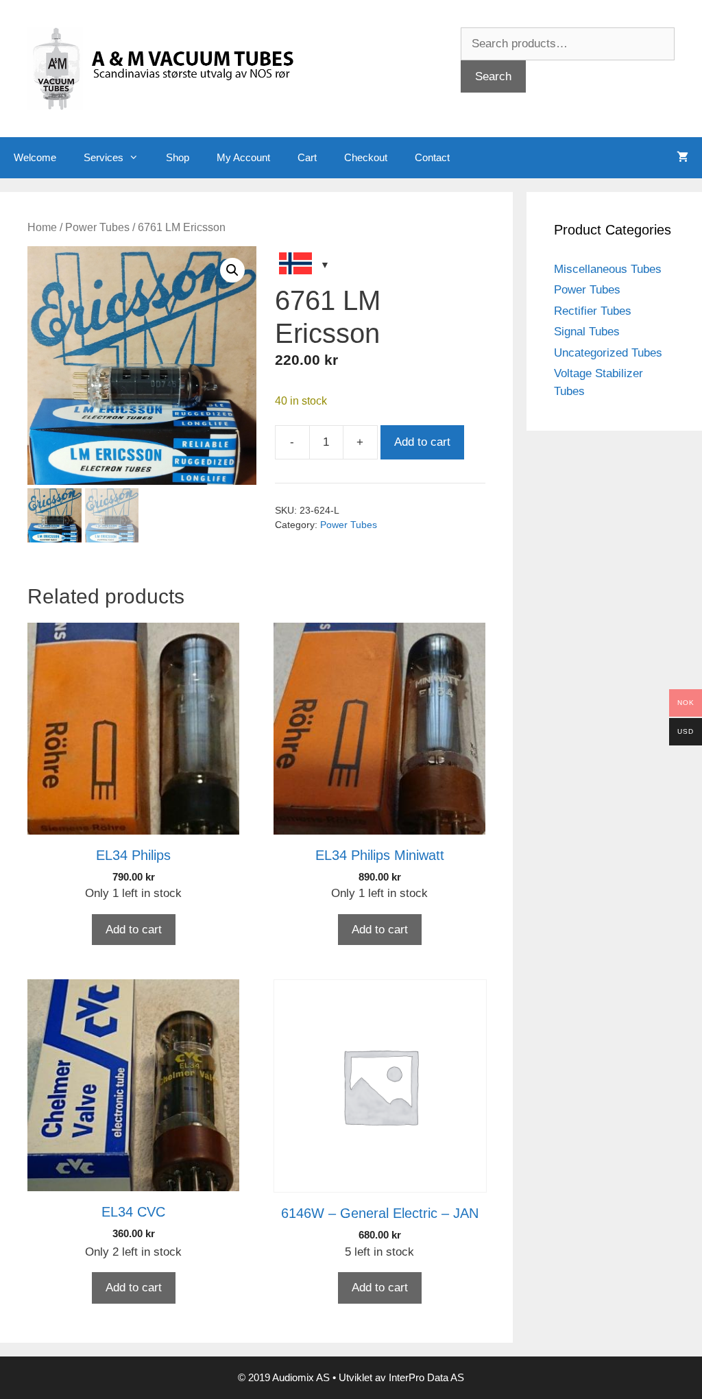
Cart (307, 157)
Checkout (365, 157)
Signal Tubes (587, 331)
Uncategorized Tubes (608, 352)
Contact (432, 157)
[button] (232, 270)
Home (42, 227)
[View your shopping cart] (682, 157)
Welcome (35, 157)
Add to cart (422, 442)
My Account (243, 157)
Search (493, 76)
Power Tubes (97, 227)
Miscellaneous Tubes (608, 269)
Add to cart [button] (134, 929)
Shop (177, 157)
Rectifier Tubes (592, 311)
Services (103, 157)
